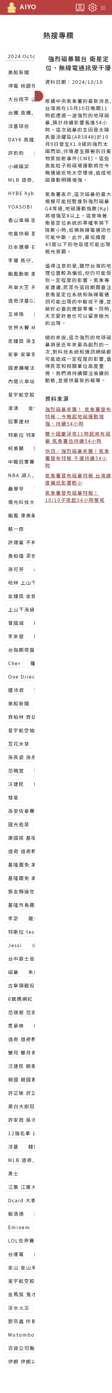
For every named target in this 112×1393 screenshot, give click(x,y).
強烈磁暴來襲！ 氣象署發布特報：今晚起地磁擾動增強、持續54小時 (78, 416)
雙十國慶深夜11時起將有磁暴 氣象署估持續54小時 (78, 437)
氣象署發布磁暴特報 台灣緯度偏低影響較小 (78, 479)
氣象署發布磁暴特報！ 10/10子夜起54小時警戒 (75, 496)
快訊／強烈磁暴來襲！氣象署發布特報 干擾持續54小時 (77, 458)
